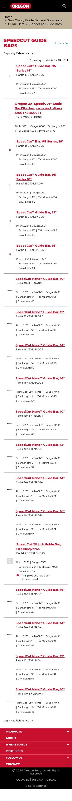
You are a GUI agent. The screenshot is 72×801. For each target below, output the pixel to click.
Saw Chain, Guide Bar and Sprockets (35, 20)
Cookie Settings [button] (36, 785)
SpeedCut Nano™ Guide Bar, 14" (40, 345)
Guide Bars (16, 24)
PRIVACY (38, 779)
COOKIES (22, 779)
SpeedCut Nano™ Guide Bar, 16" (40, 378)
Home (8, 17)
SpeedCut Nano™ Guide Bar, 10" (40, 279)
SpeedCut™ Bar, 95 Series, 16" (39, 141)
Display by (9, 53)
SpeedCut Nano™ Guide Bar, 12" (40, 312)
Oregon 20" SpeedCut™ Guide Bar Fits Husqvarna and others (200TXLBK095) (38, 108)
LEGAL (51, 779)
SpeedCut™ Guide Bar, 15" (36, 245)
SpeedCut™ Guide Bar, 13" (36, 212)
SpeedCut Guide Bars (46, 24)
